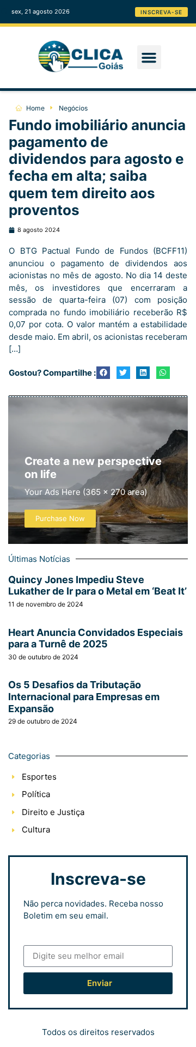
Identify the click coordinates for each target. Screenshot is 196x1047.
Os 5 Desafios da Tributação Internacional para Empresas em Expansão (84, 696)
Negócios (73, 108)
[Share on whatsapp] (163, 372)
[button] (149, 57)
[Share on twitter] (123, 372)
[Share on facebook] (103, 372)
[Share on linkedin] (143, 372)
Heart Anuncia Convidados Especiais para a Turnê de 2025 (95, 638)
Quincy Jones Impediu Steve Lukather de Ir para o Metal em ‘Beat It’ (97, 585)
